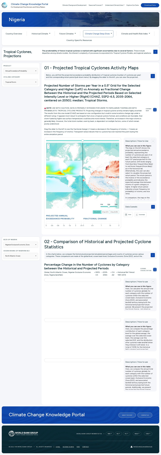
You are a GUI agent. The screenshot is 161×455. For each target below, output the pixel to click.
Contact (85, 447)
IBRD (109, 433)
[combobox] (21, 71)
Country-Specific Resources (79, 40)
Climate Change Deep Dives (97, 33)
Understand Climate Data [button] (114, 5)
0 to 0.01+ (114, 212)
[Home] (4, 5)
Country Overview (14, 33)
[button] (140, 214)
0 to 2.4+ (97, 212)
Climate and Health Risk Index (134, 33)
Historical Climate (40, 33)
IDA (118, 433)
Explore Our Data (133, 5)
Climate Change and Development (74, 5)
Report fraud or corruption (142, 446)
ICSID (147, 433)
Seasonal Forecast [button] (95, 5)
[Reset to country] (117, 145)
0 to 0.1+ (105, 212)
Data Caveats (131, 207)
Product (7, 66)
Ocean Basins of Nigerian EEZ (17, 251)
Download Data (150, 5)
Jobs (78, 447)
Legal (58, 447)
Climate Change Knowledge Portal (29, 4)
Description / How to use (136, 281)
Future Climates (66, 33)
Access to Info (68, 447)
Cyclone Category (12, 77)
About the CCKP (127, 415)
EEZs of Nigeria (10, 239)
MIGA (136, 433)
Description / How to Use (136, 141)
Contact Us (145, 415)
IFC (126, 433)
